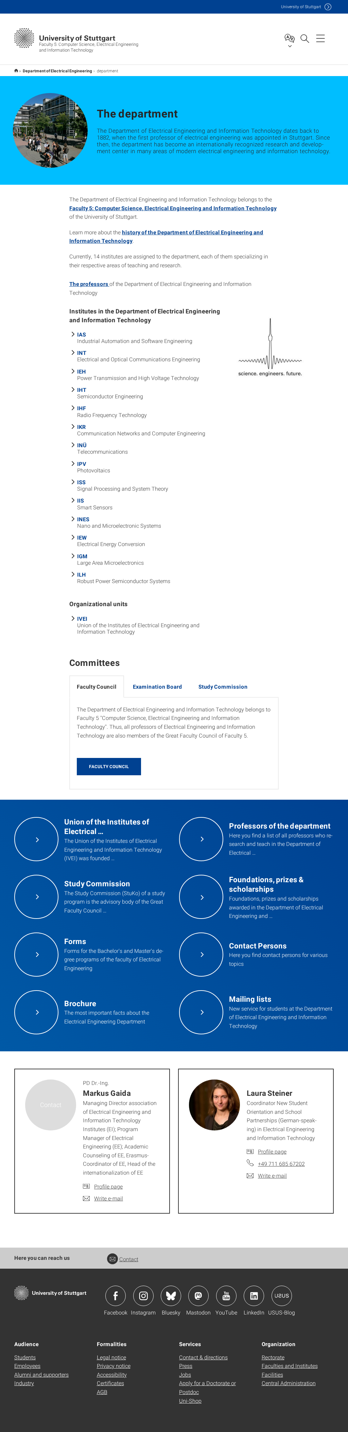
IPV (81, 463)
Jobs (185, 1374)
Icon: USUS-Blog (282, 1296)
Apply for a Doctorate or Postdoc (207, 1387)
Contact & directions (203, 1357)
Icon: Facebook (115, 1296)
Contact (128, 1259)
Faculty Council (109, 766)
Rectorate (273, 1357)
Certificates (110, 1382)
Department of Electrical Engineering (57, 70)
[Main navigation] (320, 38)
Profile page (108, 1186)
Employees (27, 1365)
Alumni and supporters (41, 1374)
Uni (301, 6)
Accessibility (112, 1374)
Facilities (272, 1374)
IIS (80, 500)
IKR (81, 426)
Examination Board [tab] (157, 686)
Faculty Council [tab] (97, 686)
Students (25, 1357)
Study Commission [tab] (223, 686)
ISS (81, 482)
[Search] (304, 38)
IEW (82, 537)
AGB (102, 1391)
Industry (24, 1382)
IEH (81, 371)
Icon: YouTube (226, 1296)
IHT (81, 389)
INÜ (82, 445)
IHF (81, 408)
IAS (81, 334)
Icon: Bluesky (171, 1296)
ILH (81, 574)
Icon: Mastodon (198, 1296)
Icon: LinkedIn (254, 1296)
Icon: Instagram (143, 1296)
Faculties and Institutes (290, 1365)
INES (83, 519)
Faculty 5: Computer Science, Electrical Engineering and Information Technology (173, 208)
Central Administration (289, 1382)
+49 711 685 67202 (281, 1163)
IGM (82, 556)
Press (185, 1365)
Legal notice (111, 1357)
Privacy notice (113, 1365)
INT (81, 352)
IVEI (82, 618)
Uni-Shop (190, 1400)
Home (16, 70)
